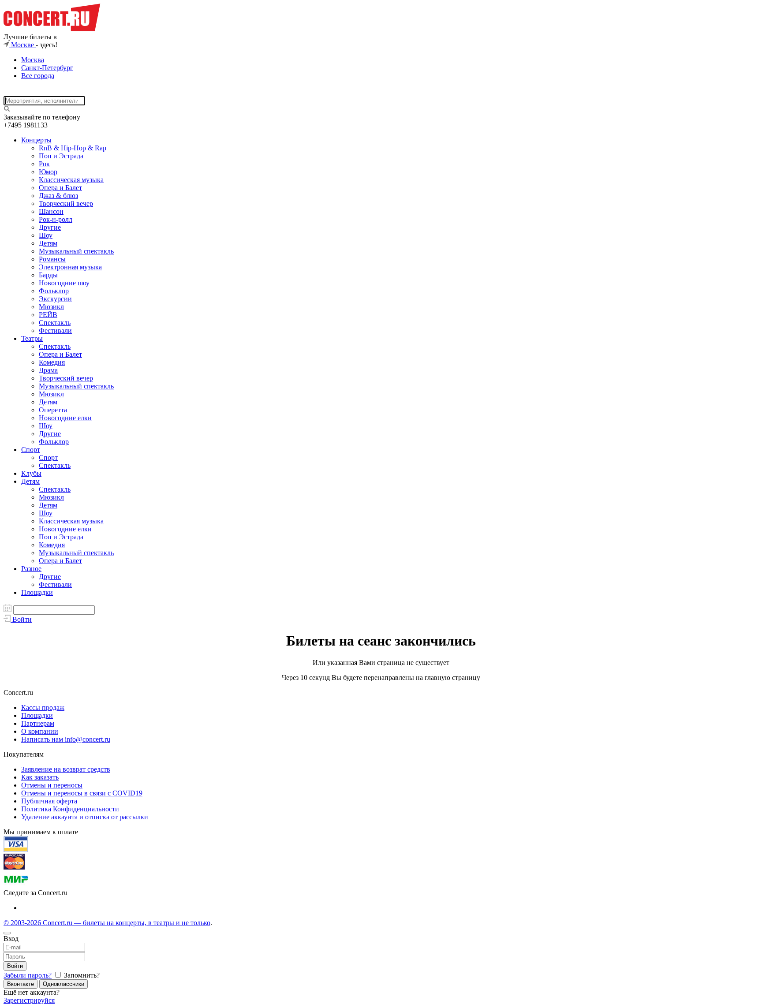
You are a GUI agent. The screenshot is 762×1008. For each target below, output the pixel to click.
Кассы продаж (42, 707)
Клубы (31, 473)
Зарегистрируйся (29, 1000)
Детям (48, 243)
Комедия (52, 362)
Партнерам (37, 723)
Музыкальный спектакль (76, 251)
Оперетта (53, 410)
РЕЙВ (48, 314)
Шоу (45, 235)
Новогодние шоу (64, 283)
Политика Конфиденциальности (70, 809)
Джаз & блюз (58, 195)
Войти (15, 966)
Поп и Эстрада (61, 156)
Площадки (37, 592)
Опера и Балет (60, 187)
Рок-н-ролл (55, 219)
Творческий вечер (66, 203)
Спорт (30, 449)
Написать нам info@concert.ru (65, 739)
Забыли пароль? (28, 975)
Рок (44, 164)
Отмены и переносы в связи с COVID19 (81, 793)
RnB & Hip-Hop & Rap (72, 148)
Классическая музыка (71, 179)
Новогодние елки (65, 418)
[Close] (7, 933)
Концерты (36, 140)
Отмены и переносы (51, 785)
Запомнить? (81, 975)
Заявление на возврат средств (65, 769)
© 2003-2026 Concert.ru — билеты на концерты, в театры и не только (107, 922)
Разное (31, 568)
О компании (39, 731)
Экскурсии (55, 298)
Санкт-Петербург (47, 67)
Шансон (51, 211)
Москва (32, 59)
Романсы (52, 259)
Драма (48, 370)
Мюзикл (51, 306)
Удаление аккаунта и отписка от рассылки (84, 817)
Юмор (48, 171)
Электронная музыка (70, 267)
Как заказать (40, 777)
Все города (37, 75)
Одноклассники (63, 984)
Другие (50, 227)
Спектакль (55, 322)
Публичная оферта (49, 801)
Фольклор (54, 291)
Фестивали (55, 330)
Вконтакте (20, 984)
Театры (32, 338)
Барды (48, 275)
